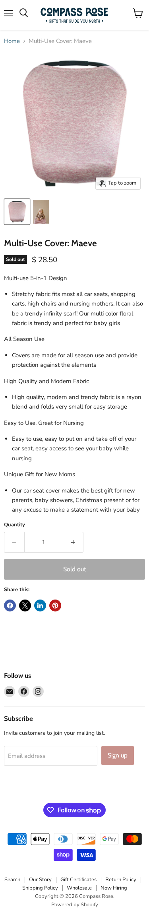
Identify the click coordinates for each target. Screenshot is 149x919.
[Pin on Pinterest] (55, 605)
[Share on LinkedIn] (40, 605)
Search (12, 879)
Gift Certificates (78, 879)
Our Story (40, 879)
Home (12, 41)
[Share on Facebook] (10, 605)
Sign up (118, 755)
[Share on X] (25, 605)
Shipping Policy (40, 888)
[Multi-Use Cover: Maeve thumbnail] (17, 211)
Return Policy (120, 879)
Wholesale (79, 888)
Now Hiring (114, 888)
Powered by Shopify (74, 904)
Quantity (14, 525)
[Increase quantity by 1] (73, 542)
